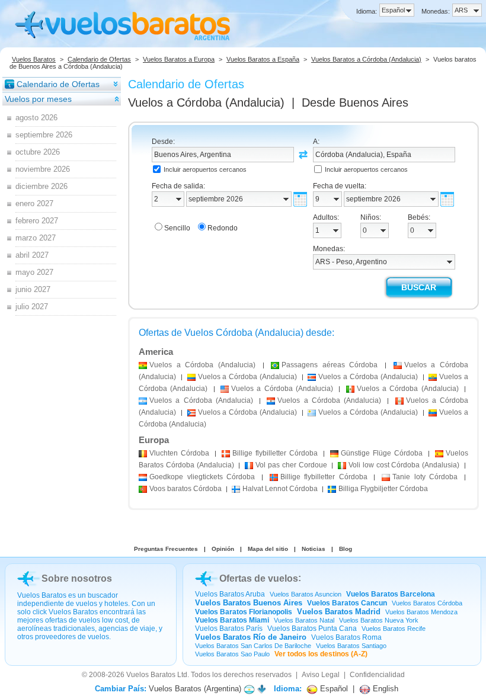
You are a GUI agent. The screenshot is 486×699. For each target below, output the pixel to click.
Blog (345, 549)
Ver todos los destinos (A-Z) (320, 654)
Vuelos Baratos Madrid (339, 611)
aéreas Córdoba (330, 365)
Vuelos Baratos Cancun (347, 603)
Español (333, 688)
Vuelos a (206, 102)
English (384, 688)
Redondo (222, 228)
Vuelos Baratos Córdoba (427, 603)
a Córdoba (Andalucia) (202, 365)
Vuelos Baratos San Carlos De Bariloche (253, 645)
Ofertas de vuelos (258, 578)
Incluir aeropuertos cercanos (205, 169)
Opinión (223, 549)
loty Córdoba (425, 477)
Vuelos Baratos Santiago (351, 645)
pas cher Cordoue (291, 465)
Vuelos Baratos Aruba (230, 594)
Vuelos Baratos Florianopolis (243, 612)
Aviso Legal (321, 675)
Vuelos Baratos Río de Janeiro (250, 637)
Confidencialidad (377, 675)
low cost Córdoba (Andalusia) (403, 465)
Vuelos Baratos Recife (394, 628)
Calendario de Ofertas (99, 59)
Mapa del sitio (268, 549)
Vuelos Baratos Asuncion (305, 594)
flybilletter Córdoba (275, 453)
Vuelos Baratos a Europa (179, 59)
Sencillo (177, 228)
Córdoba (179, 453)
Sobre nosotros (76, 578)
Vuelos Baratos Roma (346, 637)
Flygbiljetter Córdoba (383, 489)
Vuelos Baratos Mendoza (421, 611)
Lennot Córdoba (280, 489)
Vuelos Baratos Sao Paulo (232, 654)
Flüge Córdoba (382, 453)
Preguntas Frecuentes (166, 549)
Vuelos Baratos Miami (232, 620)
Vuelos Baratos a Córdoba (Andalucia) (366, 59)
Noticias (313, 549)
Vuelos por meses (38, 99)
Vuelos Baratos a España (262, 59)
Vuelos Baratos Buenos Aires (248, 602)
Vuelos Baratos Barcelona (390, 594)
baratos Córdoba (185, 489)
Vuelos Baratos (34, 59)
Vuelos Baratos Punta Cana (312, 628)
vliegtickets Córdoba (202, 477)
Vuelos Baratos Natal (304, 620)
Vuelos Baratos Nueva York (378, 620)
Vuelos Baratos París (229, 628)
